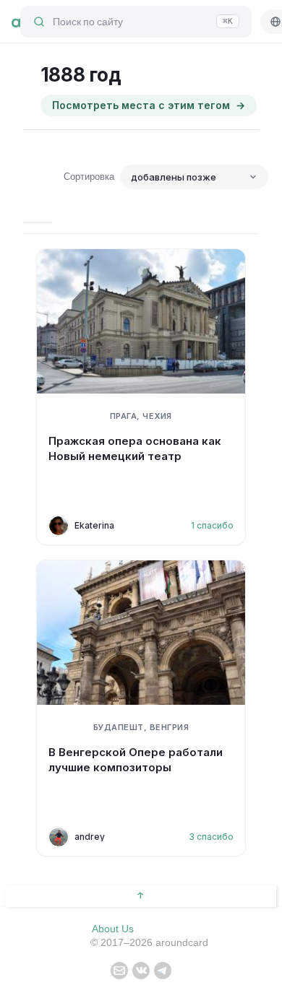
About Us (113, 929)
